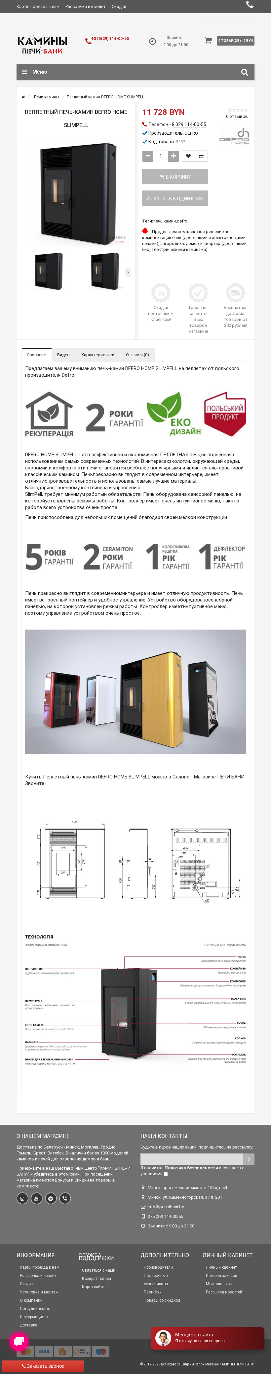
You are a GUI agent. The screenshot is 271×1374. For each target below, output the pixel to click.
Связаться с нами (98, 1270)
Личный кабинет (221, 1267)
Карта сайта (93, 1287)
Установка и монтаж (39, 1292)
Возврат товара (96, 1278)
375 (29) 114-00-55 (165, 1216)
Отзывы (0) (137, 354)
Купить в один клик (177, 198)
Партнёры (153, 1292)
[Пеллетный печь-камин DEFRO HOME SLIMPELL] (47, 271)
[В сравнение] (201, 156)
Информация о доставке (34, 1321)
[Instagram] (22, 1198)
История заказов (221, 1275)
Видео (63, 354)
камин (170, 221)
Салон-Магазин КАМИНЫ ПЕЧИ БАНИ (224, 1364)
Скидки (119, 6)
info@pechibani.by (166, 1206)
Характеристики (97, 354)
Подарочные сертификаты (156, 1279)
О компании (31, 1300)
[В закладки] (188, 156)
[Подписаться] (248, 1159)
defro (182, 221)
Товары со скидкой (162, 1300)
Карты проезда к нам (38, 6)
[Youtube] (37, 1198)
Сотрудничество (35, 1308)
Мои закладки (219, 1284)
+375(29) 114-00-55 (110, 38)
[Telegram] (51, 1198)
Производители (158, 1267)
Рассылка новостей (224, 1292)
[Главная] (22, 97)
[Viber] (65, 1198)
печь (158, 221)
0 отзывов (237, 116)
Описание (36, 354)
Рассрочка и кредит (85, 6)
